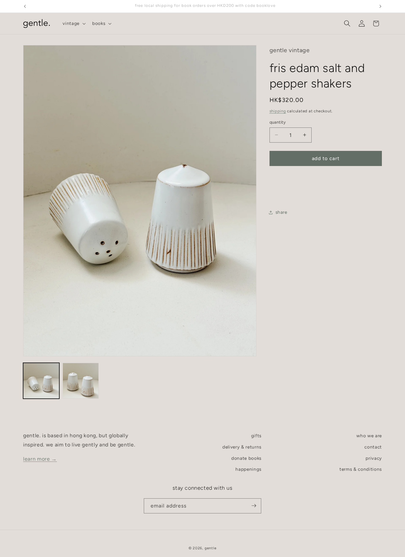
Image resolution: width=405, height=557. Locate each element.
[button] (73, 23)
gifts (256, 435)
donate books (246, 458)
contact (373, 447)
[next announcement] (380, 6)
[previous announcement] (24, 6)
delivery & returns (242, 447)
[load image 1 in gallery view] (41, 381)
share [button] (281, 212)
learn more (40, 458)
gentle (211, 548)
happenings (248, 469)
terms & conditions (360, 469)
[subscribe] (254, 505)
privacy (374, 458)
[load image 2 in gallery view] (81, 381)
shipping (278, 110)
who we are (369, 435)
